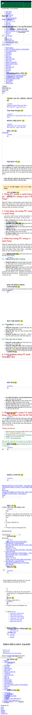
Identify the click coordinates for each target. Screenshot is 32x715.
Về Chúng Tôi (14, 631)
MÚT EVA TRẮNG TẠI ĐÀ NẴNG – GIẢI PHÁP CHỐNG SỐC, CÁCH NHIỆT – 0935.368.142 (19, 554)
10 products (10, 693)
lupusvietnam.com (15, 438)
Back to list (5, 490)
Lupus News (10, 19)
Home (4, 19)
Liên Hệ (12, 634)
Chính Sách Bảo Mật (16, 620)
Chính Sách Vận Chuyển (17, 618)
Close (3, 495)
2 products (10, 663)
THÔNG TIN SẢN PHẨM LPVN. (22, 21)
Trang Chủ (13, 629)
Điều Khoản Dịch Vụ (16, 621)
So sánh (6, 702)
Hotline (12, 637)
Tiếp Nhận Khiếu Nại (16, 615)
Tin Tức (12, 635)
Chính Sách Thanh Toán (17, 613)
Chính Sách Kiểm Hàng (17, 616)
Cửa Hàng (13, 632)
